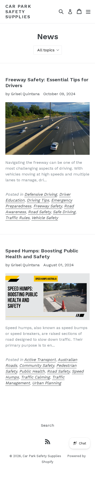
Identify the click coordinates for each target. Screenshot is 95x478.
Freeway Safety (47, 206)
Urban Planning (46, 383)
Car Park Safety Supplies (18, 11)
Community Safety (36, 365)
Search (47, 425)
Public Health (32, 371)
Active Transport (40, 359)
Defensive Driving (40, 194)
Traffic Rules (17, 217)
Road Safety (39, 212)
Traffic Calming (35, 377)
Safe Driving (64, 212)
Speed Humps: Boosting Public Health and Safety (41, 253)
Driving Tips (38, 200)
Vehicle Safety (44, 217)
